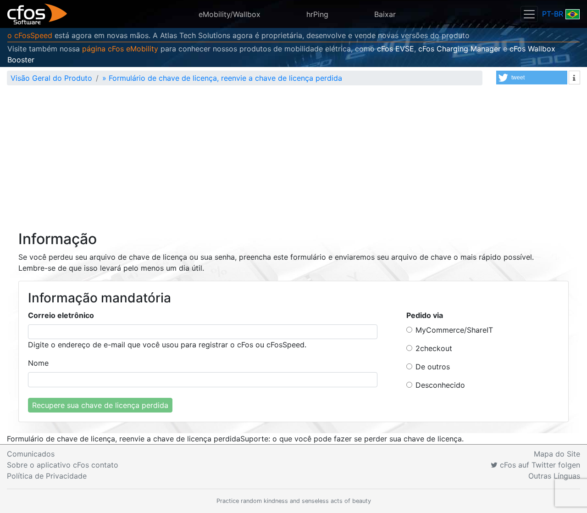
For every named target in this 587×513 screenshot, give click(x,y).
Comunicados (31, 453)
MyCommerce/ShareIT (454, 330)
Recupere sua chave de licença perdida (100, 405)
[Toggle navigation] (529, 14)
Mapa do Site (557, 453)
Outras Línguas (554, 475)
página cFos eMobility (120, 48)
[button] (531, 77)
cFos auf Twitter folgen (539, 464)
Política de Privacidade (47, 475)
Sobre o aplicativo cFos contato (62, 464)
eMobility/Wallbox (229, 14)
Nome (38, 363)
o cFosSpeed (29, 35)
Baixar (385, 14)
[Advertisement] (293, 161)
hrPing (317, 14)
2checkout (433, 348)
